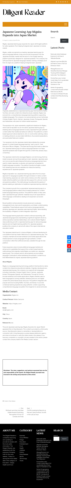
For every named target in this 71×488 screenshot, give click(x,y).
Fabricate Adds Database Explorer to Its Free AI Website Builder (58, 56)
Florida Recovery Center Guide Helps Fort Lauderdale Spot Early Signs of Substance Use (44, 464)
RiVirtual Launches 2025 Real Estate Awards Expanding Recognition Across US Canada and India (14, 412)
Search (53, 37)
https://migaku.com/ (15, 303)
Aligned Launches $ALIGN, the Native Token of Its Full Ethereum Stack (59, 63)
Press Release (12, 401)
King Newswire (18, 329)
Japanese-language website (22, 60)
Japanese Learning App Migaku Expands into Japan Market (26, 327)
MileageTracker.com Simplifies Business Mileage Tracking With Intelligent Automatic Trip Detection (43, 456)
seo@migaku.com (8, 310)
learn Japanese (33, 159)
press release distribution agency (36, 333)
